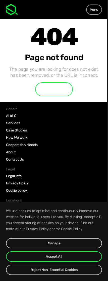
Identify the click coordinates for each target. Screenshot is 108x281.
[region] (54, 241)
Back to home (54, 89)
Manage (54, 243)
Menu (94, 10)
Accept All (54, 256)
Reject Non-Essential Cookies (54, 270)
